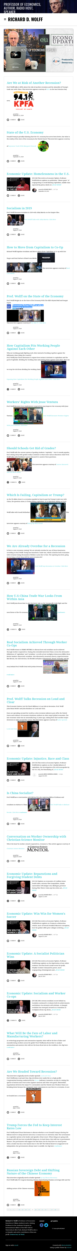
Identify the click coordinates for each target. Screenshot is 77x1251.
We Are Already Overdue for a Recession (36, 546)
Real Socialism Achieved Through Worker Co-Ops (37, 644)
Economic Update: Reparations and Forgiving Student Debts (32, 875)
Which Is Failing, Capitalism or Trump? (35, 495)
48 (32, 1209)
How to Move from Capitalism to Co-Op (35, 247)
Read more (61, 612)
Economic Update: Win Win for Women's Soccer (36, 915)
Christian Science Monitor (16, 848)
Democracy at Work (17, 1234)
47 (29, 1209)
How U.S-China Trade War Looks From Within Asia (34, 597)
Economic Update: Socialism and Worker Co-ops (36, 995)
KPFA (48, 89)
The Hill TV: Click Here (38, 323)
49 (35, 1209)
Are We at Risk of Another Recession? (34, 83)
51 (42, 1209)
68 (55, 1209)
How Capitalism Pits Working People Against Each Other (33, 347)
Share (23, 120)
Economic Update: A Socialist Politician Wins (35, 955)
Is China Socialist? (20, 793)
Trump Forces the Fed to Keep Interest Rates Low (34, 1126)
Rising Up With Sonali (35, 523)
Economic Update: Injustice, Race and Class (38, 758)
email (16, 1245)
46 (26, 1209)
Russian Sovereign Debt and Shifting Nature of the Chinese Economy (33, 1172)
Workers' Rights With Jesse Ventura (32, 402)
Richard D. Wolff (25, 19)
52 (45, 1209)
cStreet (69, 1247)
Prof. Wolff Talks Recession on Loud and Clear (36, 700)
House (37, 1080)
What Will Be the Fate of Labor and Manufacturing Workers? (32, 1035)
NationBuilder (66, 1245)
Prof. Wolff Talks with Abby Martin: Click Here (40, 219)
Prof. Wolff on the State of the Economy (35, 296)
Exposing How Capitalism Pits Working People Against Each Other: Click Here (33, 379)
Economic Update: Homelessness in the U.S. (38, 174)
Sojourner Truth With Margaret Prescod (22, 146)
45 (22, 1209)
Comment (13, 120)
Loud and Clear (45, 1076)
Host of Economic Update (38, 49)
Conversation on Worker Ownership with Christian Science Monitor (36, 838)
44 (19, 1209)
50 (39, 1209)
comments (12, 482)
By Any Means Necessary (48, 1178)
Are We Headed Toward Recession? (32, 1071)
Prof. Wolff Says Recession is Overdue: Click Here (51, 566)
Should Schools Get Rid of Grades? (31, 448)
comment (12, 389)
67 (52, 1209)
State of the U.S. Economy (25, 132)
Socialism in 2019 (19, 208)
